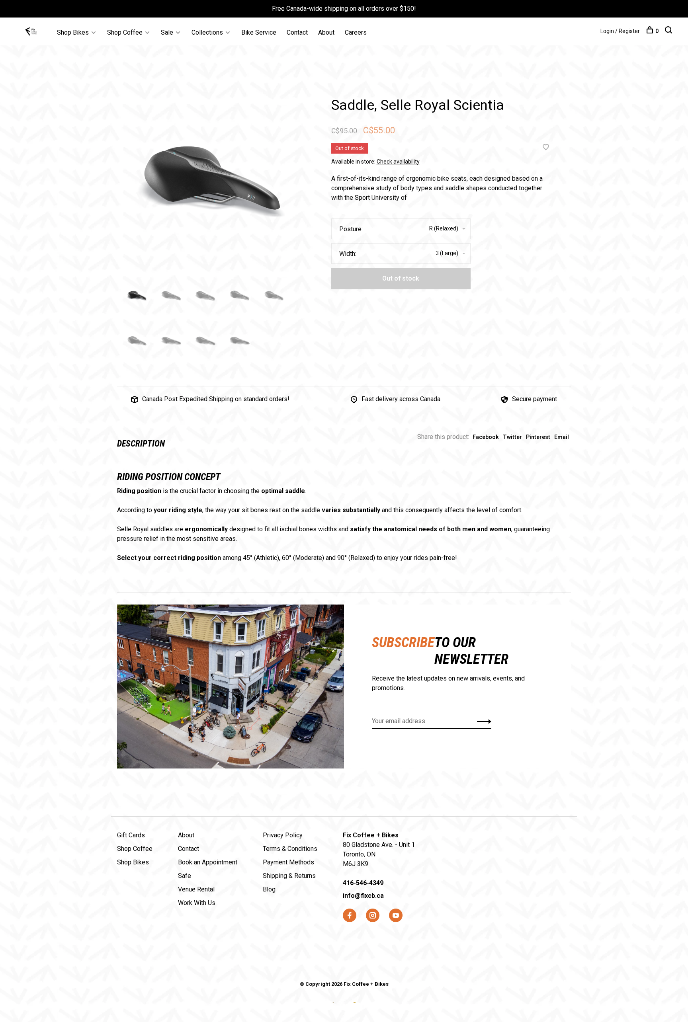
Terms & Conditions (290, 848)
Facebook (486, 437)
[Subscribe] (482, 721)
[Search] (669, 31)
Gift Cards (131, 835)
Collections (207, 32)
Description (141, 444)
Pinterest (538, 437)
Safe (184, 876)
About (326, 32)
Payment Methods (288, 862)
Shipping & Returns (289, 876)
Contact (297, 32)
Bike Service (258, 32)
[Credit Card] (334, 1009)
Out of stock (400, 278)
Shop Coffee (125, 32)
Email (561, 437)
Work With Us (196, 903)
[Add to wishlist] (546, 148)
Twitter (512, 437)
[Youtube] (396, 916)
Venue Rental (196, 889)
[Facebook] (349, 916)
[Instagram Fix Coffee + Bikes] (372, 916)
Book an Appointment (207, 862)
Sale (167, 32)
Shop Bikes (73, 32)
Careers (356, 32)
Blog (269, 889)
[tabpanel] (208, 178)
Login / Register (620, 31)
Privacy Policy (283, 835)
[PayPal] (355, 1009)
